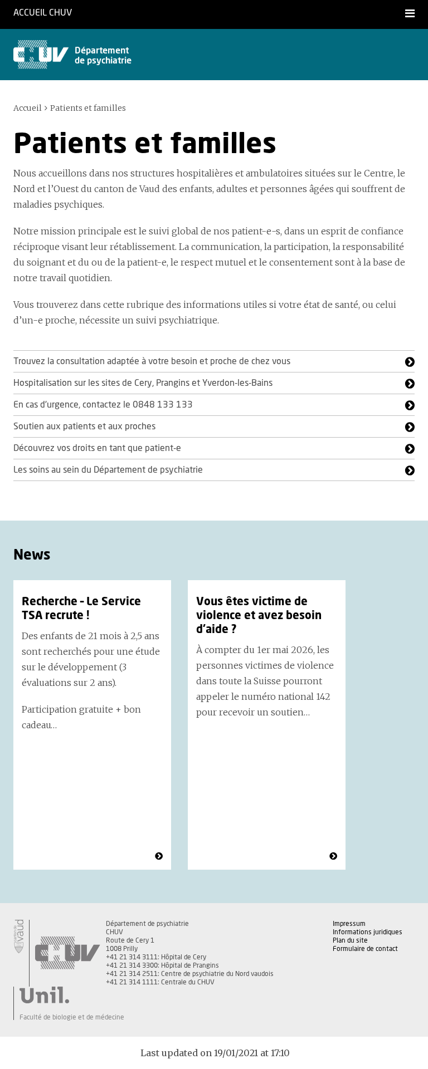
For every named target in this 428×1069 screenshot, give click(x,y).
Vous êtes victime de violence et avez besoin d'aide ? (259, 615)
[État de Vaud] (18, 936)
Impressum (349, 923)
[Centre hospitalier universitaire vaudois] (67, 953)
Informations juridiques (367, 932)
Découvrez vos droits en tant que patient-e (97, 448)
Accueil (27, 108)
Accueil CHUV (42, 12)
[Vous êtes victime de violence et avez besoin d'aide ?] (333, 856)
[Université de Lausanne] (72, 995)
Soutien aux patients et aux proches (84, 426)
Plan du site (350, 940)
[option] (92, 725)
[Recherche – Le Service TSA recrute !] (159, 856)
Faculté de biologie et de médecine (72, 1017)
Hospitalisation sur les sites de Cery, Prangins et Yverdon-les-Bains (143, 383)
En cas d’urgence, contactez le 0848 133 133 (103, 404)
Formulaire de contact (365, 948)
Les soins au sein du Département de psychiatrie (108, 469)
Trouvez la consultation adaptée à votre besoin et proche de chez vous (151, 361)
